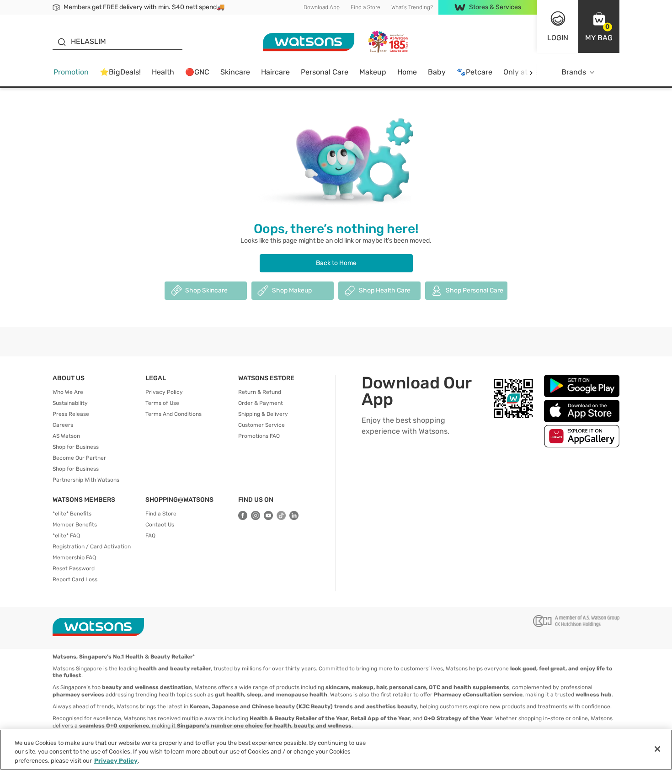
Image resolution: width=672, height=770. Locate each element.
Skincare (235, 72)
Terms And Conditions (173, 414)
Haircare (275, 72)
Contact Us (159, 524)
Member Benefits (75, 524)
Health (163, 72)
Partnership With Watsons (86, 480)
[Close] (657, 749)
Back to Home (336, 263)
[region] (336, 749)
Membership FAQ (74, 557)
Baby (437, 72)
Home (407, 72)
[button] (598, 26)
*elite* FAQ (66, 535)
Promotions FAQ (259, 436)
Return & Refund (259, 392)
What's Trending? (412, 7)
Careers (63, 425)
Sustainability (70, 403)
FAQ (150, 535)
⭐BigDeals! (120, 72)
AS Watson (66, 436)
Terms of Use (162, 403)
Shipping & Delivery (263, 414)
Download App (322, 7)
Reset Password (74, 568)
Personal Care (324, 72)
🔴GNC (197, 72)
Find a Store (365, 7)
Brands (573, 72)
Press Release (71, 414)
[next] (531, 72)
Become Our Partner (79, 458)
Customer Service (261, 425)
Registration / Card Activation (92, 546)
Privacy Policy (164, 392)
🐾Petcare (474, 72)
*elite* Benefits (72, 513)
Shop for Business (76, 447)
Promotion (71, 72)
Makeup (372, 72)
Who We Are (68, 392)
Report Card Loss (75, 579)
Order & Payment (260, 403)
